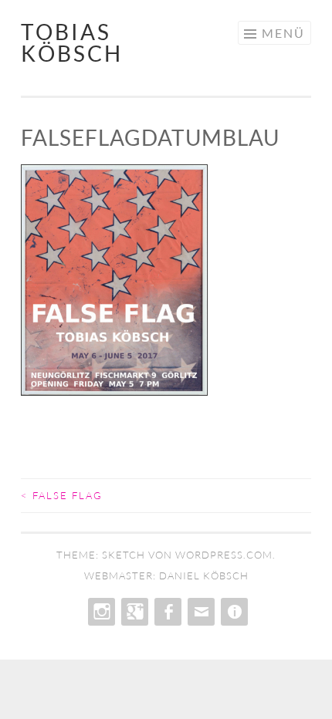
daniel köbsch (204, 575)
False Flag (62, 495)
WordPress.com (224, 555)
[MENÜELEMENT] (100, 612)
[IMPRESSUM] (233, 612)
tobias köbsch (72, 42)
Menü (283, 32)
